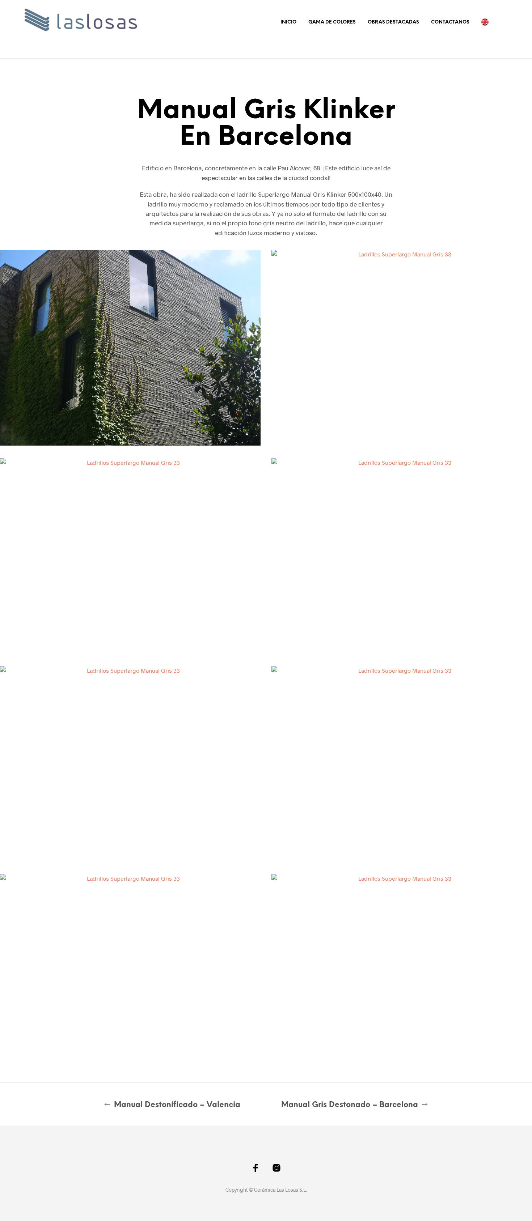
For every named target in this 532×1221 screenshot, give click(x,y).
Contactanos (450, 22)
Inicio (288, 22)
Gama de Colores (332, 22)
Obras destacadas (393, 22)
